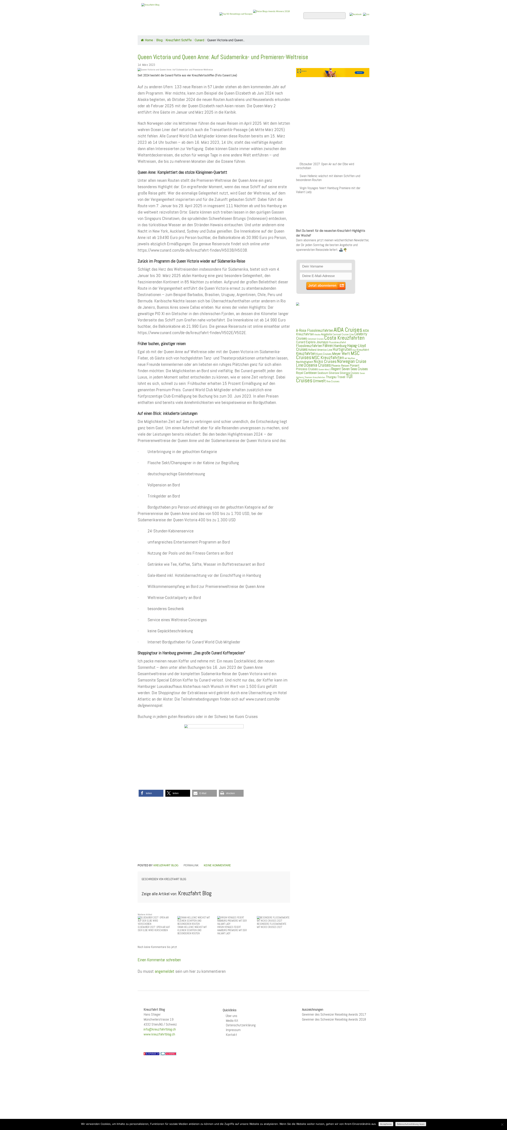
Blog (159, 40)
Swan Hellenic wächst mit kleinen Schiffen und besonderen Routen (328, 178)
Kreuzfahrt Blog (165, 865)
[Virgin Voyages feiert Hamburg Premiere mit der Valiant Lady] (234, 920)
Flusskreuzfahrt (337, 342)
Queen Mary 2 (324, 369)
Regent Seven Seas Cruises (349, 369)
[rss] (366, 14)
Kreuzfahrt (363, 350)
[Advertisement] (214, 831)
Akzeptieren (386, 1124)
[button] (151, 793)
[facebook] (356, 14)
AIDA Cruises (348, 330)
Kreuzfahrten (306, 353)
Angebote (231, 30)
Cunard (199, 40)
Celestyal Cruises (316, 338)
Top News (164, 30)
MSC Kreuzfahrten (328, 357)
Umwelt (319, 380)
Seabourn (322, 373)
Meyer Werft (341, 353)
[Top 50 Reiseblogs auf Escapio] (236, 13)
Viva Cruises (332, 381)
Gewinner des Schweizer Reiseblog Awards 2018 (334, 1019)
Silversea (334, 373)
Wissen (352, 30)
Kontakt (231, 1034)
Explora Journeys (317, 342)
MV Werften (350, 358)
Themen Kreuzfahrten (315, 377)
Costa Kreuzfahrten (344, 337)
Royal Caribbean (306, 373)
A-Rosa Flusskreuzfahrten (314, 330)
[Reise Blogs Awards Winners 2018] (271, 13)
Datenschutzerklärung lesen (411, 1124)
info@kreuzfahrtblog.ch (160, 1029)
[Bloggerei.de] (168, 1053)
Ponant (354, 365)
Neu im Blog (256, 30)
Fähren (328, 345)
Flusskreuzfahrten (322, 30)
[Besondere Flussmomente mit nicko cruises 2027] (273, 919)
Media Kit (232, 1020)
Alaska (317, 334)
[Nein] (502, 1124)
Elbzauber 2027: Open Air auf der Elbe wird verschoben (325, 166)
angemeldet (164, 971)
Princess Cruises (307, 369)
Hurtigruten (342, 349)
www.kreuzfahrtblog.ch (159, 1034)
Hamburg (340, 345)
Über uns (231, 1015)
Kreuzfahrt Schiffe (179, 40)
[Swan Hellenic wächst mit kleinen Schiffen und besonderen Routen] (194, 920)
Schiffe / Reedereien (198, 30)
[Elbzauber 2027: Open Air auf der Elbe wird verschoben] (154, 920)
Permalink (191, 865)
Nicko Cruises (325, 361)
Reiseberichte (285, 30)
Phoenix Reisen (340, 365)
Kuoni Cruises (324, 354)
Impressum (233, 1029)
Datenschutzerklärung (241, 1025)
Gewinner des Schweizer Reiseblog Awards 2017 (334, 1014)
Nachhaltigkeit (304, 362)
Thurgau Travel (335, 377)
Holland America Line (320, 350)
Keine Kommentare (217, 865)
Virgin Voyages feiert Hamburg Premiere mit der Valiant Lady (328, 190)
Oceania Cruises (317, 365)
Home (145, 30)
